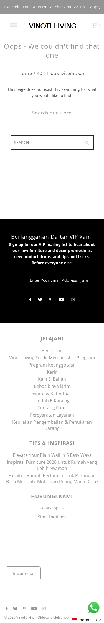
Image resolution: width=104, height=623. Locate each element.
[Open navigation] (13, 25)
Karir (52, 372)
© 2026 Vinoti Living (19, 617)
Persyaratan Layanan (52, 415)
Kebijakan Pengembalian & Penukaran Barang (52, 425)
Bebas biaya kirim (52, 386)
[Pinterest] (50, 301)
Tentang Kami (52, 408)
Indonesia (23, 573)
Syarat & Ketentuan (52, 393)
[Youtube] (61, 301)
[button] (87, 620)
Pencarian (52, 350)
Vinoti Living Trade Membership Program (52, 358)
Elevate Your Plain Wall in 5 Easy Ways (52, 455)
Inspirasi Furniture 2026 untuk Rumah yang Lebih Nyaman (52, 465)
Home (25, 73)
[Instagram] (73, 301)
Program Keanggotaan (52, 365)
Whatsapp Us (52, 507)
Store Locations (52, 516)
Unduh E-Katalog (52, 401)
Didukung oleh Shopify (55, 617)
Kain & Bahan (52, 379)
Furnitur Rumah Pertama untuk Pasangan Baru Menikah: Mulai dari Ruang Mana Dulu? (52, 478)
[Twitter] (40, 301)
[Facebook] (30, 301)
